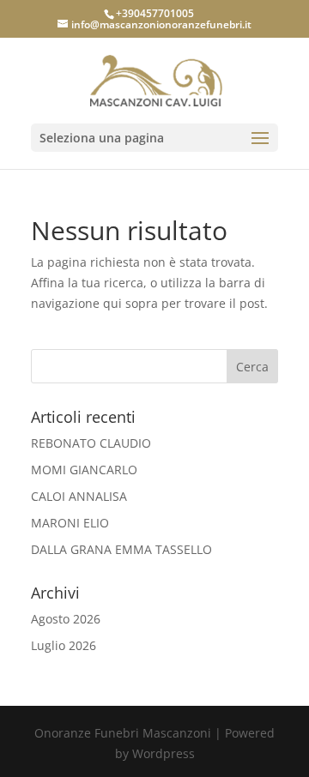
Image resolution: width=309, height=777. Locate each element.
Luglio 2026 (63, 645)
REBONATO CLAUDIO (91, 443)
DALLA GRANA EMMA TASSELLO (121, 549)
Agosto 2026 (65, 619)
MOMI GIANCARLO (84, 469)
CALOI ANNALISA (79, 496)
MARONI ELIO (70, 523)
